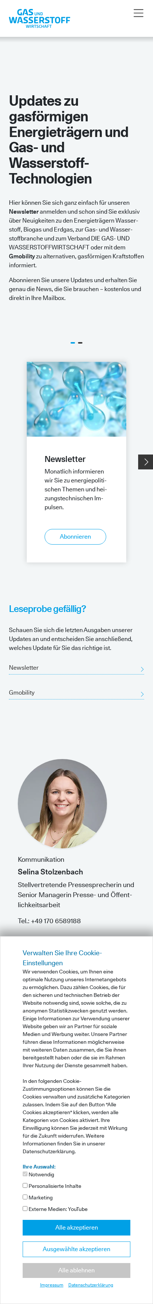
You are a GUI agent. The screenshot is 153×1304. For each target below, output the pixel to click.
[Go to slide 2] (80, 343)
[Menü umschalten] (138, 13)
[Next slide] (145, 462)
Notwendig (40, 1174)
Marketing (40, 1198)
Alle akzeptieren (76, 1227)
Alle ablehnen (76, 1270)
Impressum (52, 1285)
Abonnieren (75, 536)
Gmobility (22, 692)
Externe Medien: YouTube (57, 1209)
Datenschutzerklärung (90, 1285)
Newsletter (24, 667)
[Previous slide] (7, 462)
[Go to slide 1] (73, 343)
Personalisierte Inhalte (54, 1186)
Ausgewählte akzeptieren (76, 1249)
